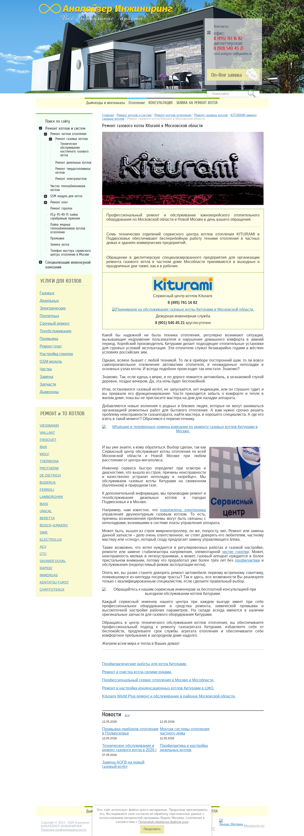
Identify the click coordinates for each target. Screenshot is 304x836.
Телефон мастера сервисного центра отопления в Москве (70, 252)
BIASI (44, 504)
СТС (43, 554)
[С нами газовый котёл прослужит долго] (183, 429)
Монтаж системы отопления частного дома (184, 731)
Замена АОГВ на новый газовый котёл (123, 764)
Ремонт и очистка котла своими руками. (137, 672)
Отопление (136, 102)
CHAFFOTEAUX (52, 589)
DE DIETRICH (50, 475)
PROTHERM (49, 468)
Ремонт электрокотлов (70, 179)
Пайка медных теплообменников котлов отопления (67, 228)
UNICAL (46, 511)
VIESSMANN (49, 425)
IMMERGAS (49, 575)
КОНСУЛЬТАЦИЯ (160, 102)
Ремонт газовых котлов (71, 139)
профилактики (247, 560)
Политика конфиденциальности (63, 829)
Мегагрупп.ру (254, 825)
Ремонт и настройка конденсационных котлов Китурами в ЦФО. (158, 688)
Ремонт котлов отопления (68, 134)
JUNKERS (60, 525)
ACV (43, 547)
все (127, 715)
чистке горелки (235, 552)
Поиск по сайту (57, 121)
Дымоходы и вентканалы (105, 102)
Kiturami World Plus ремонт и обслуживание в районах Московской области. (169, 696)
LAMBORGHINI (51, 497)
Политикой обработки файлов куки (163, 822)
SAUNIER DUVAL (53, 561)
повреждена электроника (183, 510)
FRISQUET (48, 440)
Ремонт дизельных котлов (73, 162)
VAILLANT (47, 433)
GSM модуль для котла (66, 196)
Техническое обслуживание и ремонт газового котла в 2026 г (129, 748)
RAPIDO (46, 568)
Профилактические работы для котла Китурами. (144, 664)
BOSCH (45, 525)
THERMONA (49, 461)
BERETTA (47, 518)
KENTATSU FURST (54, 582)
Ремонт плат (59, 202)
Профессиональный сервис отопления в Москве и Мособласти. (158, 680)
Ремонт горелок (61, 208)
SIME (44, 532)
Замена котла (59, 244)
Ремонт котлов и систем (65, 128)
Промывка (57, 238)
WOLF (44, 454)
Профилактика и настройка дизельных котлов (184, 748)
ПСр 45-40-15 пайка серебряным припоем (65, 216)
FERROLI (47, 490)
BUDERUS (48, 482)
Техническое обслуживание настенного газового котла (74, 149)
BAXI (43, 447)
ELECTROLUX (51, 539)
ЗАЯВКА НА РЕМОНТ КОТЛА (197, 102)
